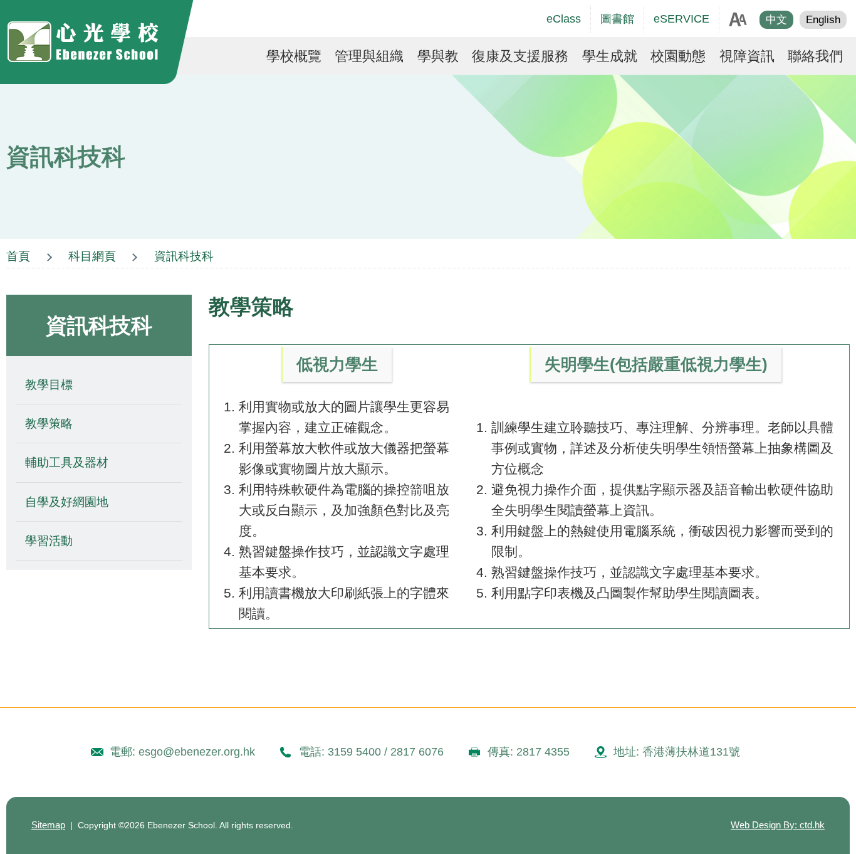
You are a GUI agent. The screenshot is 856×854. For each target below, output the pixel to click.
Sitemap (48, 825)
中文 (776, 20)
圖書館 (617, 19)
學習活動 (49, 540)
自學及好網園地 (66, 502)
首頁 (18, 256)
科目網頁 (92, 256)
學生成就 (609, 56)
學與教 (438, 56)
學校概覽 (293, 56)
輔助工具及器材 (66, 462)
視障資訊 (747, 56)
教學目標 (49, 384)
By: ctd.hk (778, 825)
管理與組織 (369, 56)
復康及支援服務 (520, 56)
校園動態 (678, 56)
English (823, 20)
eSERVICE (681, 19)
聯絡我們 (815, 56)
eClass (563, 19)
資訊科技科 (184, 256)
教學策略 (49, 423)
